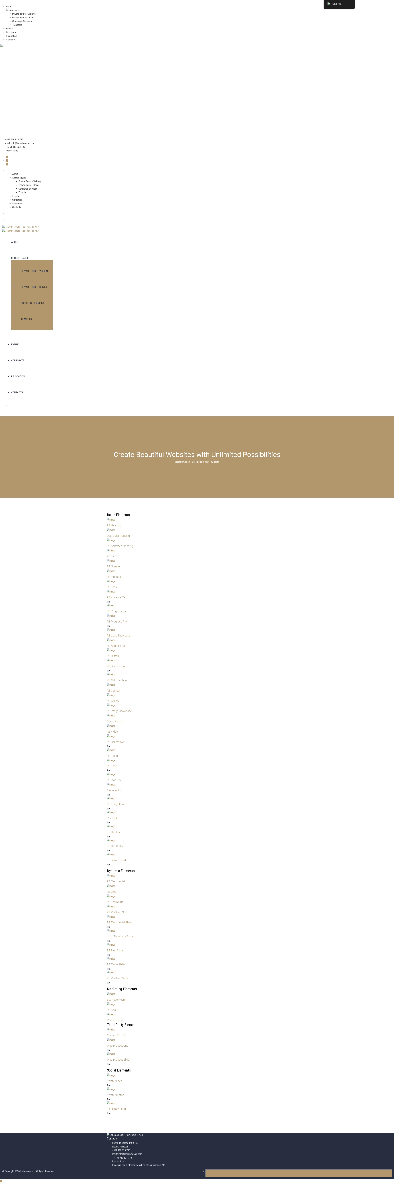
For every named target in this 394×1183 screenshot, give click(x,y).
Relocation (11, 36)
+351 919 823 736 (14, 139)
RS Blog (111, 891)
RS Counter (113, 690)
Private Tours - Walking (24, 13)
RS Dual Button (116, 666)
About (9, 6)
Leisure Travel (13, 10)
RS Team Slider (116, 964)
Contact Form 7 (116, 1035)
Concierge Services (22, 21)
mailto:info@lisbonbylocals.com (20, 143)
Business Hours (116, 999)
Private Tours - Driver (23, 17)
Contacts (11, 39)
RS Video (112, 731)
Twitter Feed (114, 832)
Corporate (11, 32)
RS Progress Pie (117, 621)
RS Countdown (116, 742)
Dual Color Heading (118, 535)
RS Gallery (113, 700)
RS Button (113, 656)
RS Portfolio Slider (118, 978)
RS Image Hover (117, 804)
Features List (115, 790)
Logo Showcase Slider (120, 936)
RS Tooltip (113, 755)
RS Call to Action (117, 680)
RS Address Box (116, 645)
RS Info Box (114, 576)
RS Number (114, 566)
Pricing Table (115, 1020)
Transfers (17, 25)
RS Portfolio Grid (117, 912)
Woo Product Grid (117, 1045)
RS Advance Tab (117, 597)
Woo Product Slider (118, 1059)
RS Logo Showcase (118, 635)
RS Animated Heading (120, 546)
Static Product (115, 721)
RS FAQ (111, 1010)
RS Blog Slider (115, 950)
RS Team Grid (115, 902)
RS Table (112, 766)
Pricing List (114, 818)
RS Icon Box (114, 780)
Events (9, 28)
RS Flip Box (114, 556)
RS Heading (114, 525)
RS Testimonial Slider (119, 922)
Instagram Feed (116, 860)
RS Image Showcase (119, 711)
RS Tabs (112, 587)
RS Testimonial (116, 881)
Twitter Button (115, 846)
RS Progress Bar (117, 611)
